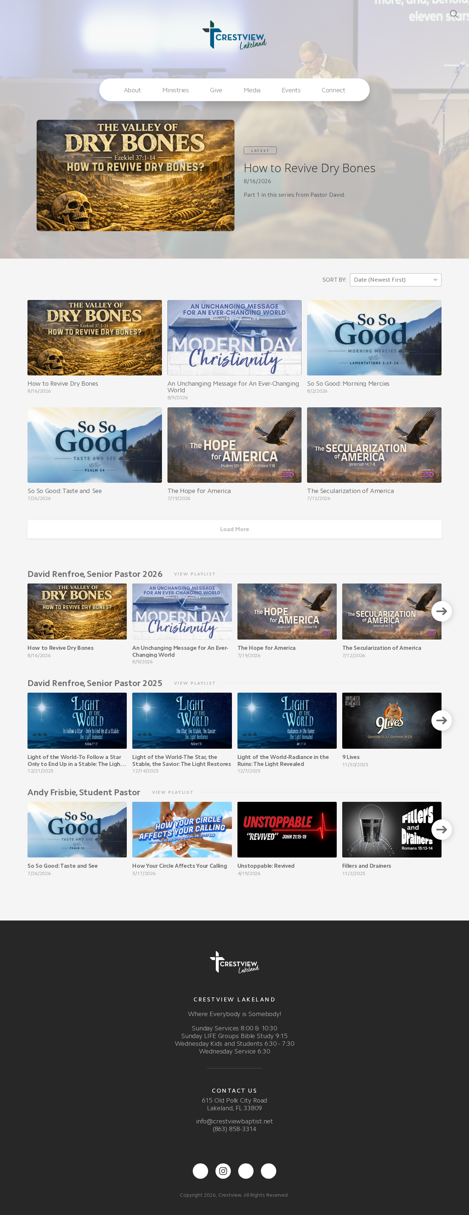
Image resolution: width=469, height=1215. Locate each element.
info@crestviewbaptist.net (234, 1121)
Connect (333, 90)
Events (291, 90)
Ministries (175, 90)
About (132, 90)
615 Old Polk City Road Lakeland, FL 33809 (234, 1104)
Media (252, 90)
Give (216, 90)
